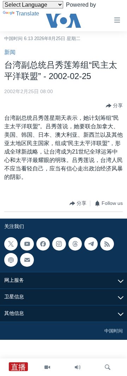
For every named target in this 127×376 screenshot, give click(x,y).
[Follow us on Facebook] (43, 244)
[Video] (47, 367)
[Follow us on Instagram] (59, 244)
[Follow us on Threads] (75, 244)
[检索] (107, 367)
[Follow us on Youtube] (27, 244)
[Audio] (77, 367)
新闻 (10, 52)
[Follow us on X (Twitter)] (11, 244)
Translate (27, 14)
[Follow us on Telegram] (91, 244)
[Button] (114, 106)
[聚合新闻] (107, 244)
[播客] (11, 259)
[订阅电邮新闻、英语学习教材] (27, 259)
